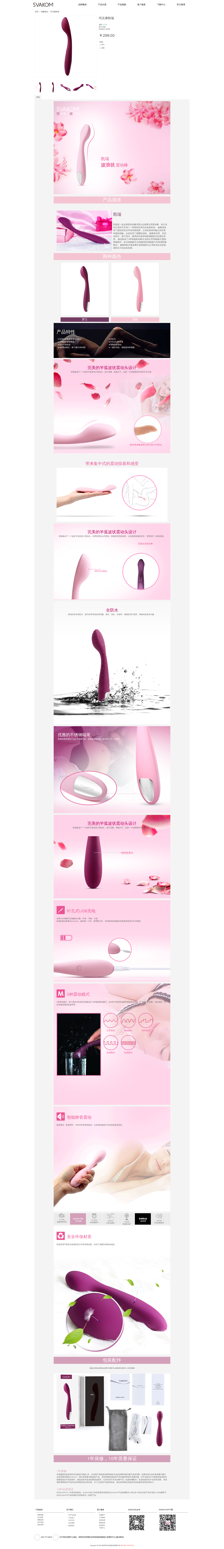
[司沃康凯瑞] (65, 46)
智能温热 (40, 1520)
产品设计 (71, 1517)
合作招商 (71, 1523)
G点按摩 (40, 1517)
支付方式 (71, 1520)
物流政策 (102, 1523)
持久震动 (40, 1522)
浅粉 (103, 48)
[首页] (43, 4)
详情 (38, 97)
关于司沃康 (72, 1515)
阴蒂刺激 (40, 1515)
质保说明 (102, 1520)
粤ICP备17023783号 (127, 1545)
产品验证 (102, 1517)
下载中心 (102, 1528)
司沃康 (105, 24)
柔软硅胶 (40, 1525)
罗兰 (103, 45)
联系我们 (71, 1525)
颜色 (101, 42)
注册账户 (102, 1515)
